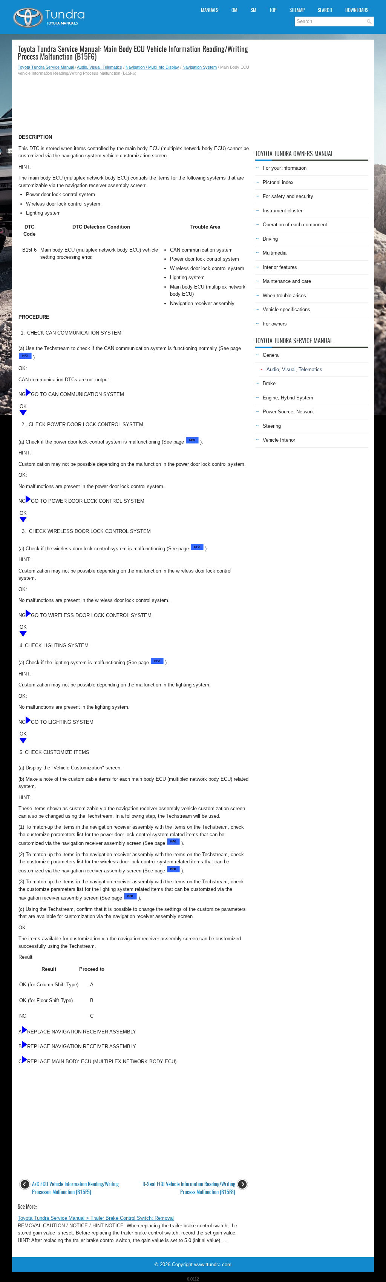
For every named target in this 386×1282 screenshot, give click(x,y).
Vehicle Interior (279, 440)
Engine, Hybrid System (288, 398)
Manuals (209, 10)
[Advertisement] (134, 102)
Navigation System (199, 67)
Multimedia (274, 253)
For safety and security (288, 196)
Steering (272, 426)
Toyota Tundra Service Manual (46, 67)
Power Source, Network (288, 412)
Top (273, 10)
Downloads (356, 10)
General (271, 355)
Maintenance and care (287, 281)
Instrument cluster (282, 210)
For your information (284, 168)
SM (253, 10)
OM (234, 10)
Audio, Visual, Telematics (99, 67)
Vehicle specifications (286, 309)
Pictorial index (278, 182)
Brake (269, 383)
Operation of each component (295, 224)
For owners (275, 324)
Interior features (280, 267)
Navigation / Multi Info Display (152, 67)
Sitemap (297, 10)
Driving (270, 239)
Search (325, 10)
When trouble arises (284, 295)
